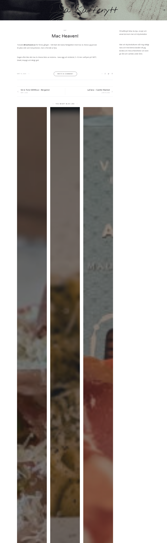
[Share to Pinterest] (112, 74)
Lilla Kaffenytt (83, 10)
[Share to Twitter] (109, 74)
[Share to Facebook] (105, 74)
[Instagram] (164, 10)
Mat (65, 30)
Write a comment (65, 74)
